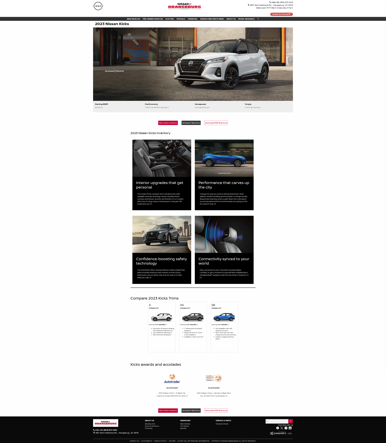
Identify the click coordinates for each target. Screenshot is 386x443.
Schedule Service (222, 424)
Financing (148, 428)
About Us (149, 421)
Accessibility (147, 441)
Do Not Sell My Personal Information (194, 441)
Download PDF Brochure (216, 122)
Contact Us (135, 441)
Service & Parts (223, 421)
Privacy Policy (160, 441)
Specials (183, 428)
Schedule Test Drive (191, 122)
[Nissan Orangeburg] (184, 6)
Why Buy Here (150, 424)
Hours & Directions (152, 426)
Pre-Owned (184, 426)
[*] (115, 71)
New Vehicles (185, 424)
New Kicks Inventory (168, 122)
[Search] (290, 421)
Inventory (185, 421)
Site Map (172, 441)
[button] (133, 19)
